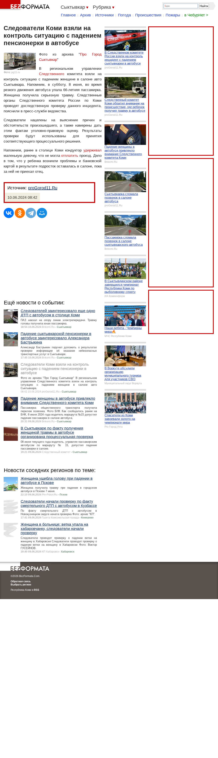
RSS (36, 589)
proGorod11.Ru (42, 188)
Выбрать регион (21, 584)
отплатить (69, 156)
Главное (68, 15)
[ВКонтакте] (9, 213)
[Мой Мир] (42, 213)
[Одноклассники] (20, 213)
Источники (104, 15)
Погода (124, 15)
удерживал (92, 150)
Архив (85, 15)
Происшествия (148, 15)
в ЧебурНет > (196, 15)
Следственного (51, 74)
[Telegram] (31, 213)
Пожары (173, 15)
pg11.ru (15, 72)
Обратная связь (21, 581)
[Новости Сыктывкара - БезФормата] (25, 5)
